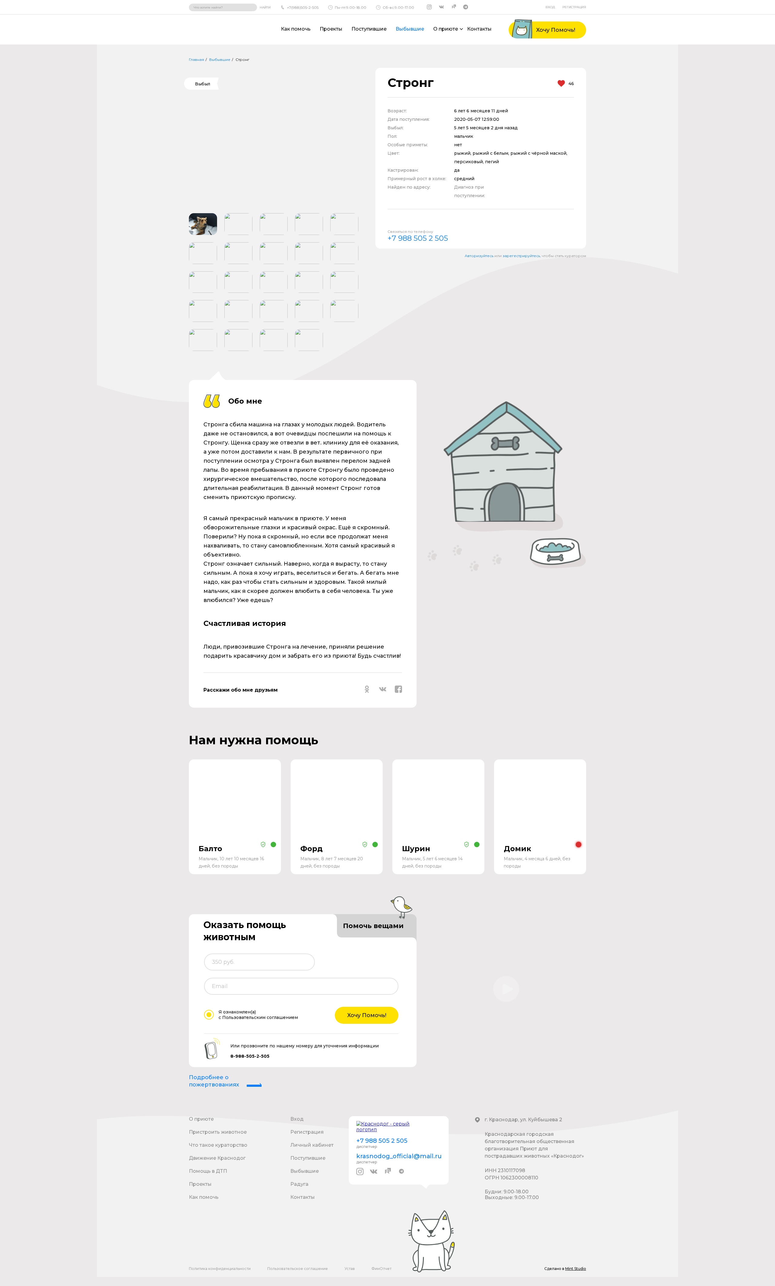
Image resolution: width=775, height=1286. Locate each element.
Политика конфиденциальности (220, 1268)
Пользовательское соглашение (297, 1268)
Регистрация (574, 7)
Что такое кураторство (218, 1145)
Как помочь (296, 29)
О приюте (201, 1119)
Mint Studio (575, 1268)
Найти (265, 7)
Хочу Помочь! (366, 1015)
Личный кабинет (312, 1145)
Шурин (416, 848)
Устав (350, 1268)
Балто (210, 848)
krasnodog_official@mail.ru (398, 1156)
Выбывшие (410, 29)
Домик (517, 848)
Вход (550, 7)
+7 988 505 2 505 (418, 238)
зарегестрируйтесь (521, 255)
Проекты (331, 29)
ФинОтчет (381, 1268)
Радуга (299, 1184)
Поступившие (369, 29)
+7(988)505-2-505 (302, 7)
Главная (196, 59)
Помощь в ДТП (208, 1171)
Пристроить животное (218, 1132)
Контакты (479, 29)
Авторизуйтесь (479, 255)
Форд (311, 848)
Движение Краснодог (217, 1158)
